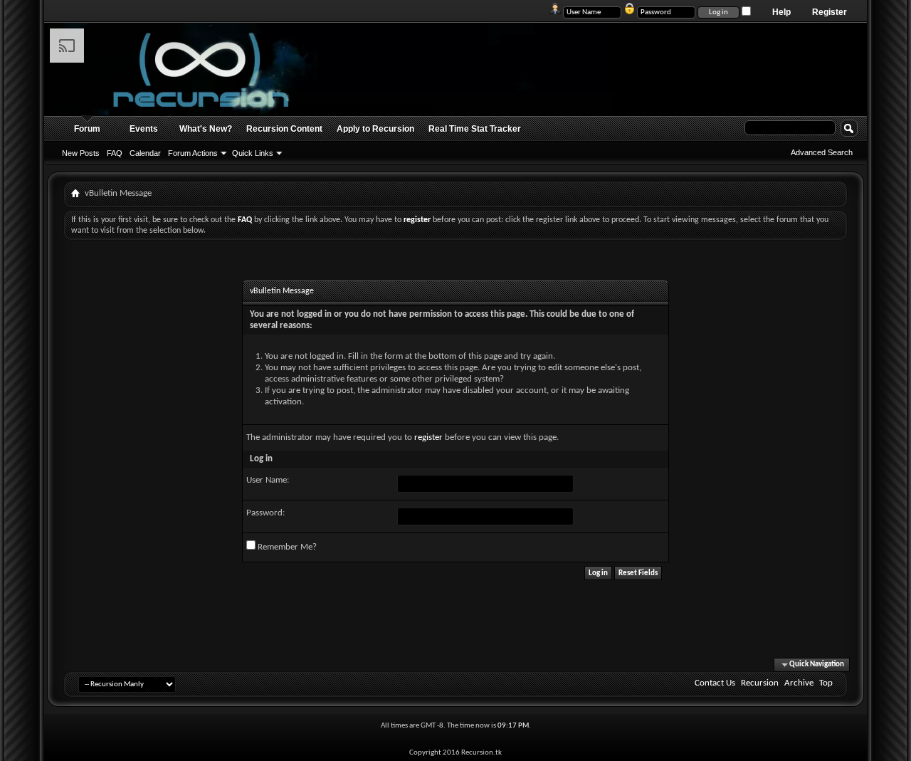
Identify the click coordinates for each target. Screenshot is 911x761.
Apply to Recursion (375, 129)
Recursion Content (284, 129)
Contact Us (715, 683)
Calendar (145, 153)
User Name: (267, 480)
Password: (265, 513)
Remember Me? (286, 547)
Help (781, 12)
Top (826, 683)
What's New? (205, 129)
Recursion (760, 683)
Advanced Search (822, 152)
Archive (798, 683)
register (428, 437)
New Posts (81, 153)
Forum (87, 129)
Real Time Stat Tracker (474, 129)
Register (829, 12)
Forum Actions (193, 153)
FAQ (114, 153)
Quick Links (252, 153)
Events (144, 129)
